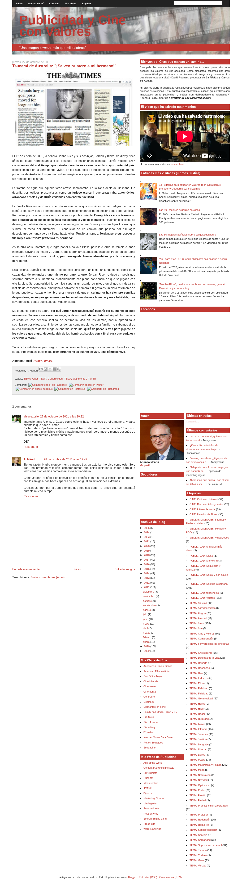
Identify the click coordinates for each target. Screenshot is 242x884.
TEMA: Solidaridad (200, 840)
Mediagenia (149, 803)
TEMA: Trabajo (198, 855)
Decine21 (148, 701)
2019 (147, 550)
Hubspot (148, 777)
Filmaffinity (149, 727)
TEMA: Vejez (197, 860)
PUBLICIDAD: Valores (202, 597)
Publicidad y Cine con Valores (72, 25)
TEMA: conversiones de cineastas (209, 643)
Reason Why (150, 813)
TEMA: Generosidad (51, 378)
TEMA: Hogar (197, 713)
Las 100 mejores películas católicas (179, 210)
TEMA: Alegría (198, 613)
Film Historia (150, 722)
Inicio (19, 3)
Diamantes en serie (154, 706)
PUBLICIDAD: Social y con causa (209, 574)
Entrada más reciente (26, 569)
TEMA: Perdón (198, 795)
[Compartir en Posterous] (69, 388)
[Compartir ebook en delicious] (34, 388)
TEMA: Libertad (198, 749)
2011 (147, 587)
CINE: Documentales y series (207, 504)
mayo (146, 623)
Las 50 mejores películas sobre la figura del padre (187, 234)
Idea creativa (150, 783)
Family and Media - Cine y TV (160, 712)
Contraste (149, 696)
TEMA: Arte (196, 628)
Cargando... (192, 421)
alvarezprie (31, 416)
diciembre (149, 591)
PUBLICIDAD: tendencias (204, 592)
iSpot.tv (147, 793)
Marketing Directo (153, 798)
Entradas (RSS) (148, 877)
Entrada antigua (125, 569)
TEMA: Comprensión (201, 638)
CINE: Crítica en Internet (204, 499)
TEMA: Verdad (198, 865)
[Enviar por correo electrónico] (41, 369)
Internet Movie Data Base (158, 737)
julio (145, 614)
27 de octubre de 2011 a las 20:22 (62, 416)
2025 (147, 527)
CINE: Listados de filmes (204, 514)
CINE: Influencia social (202, 509)
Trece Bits (149, 823)
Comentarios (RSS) (170, 877)
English (86, 3)
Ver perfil (145, 465)
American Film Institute (156, 671)
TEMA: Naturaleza (200, 775)
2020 (147, 546)
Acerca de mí (35, 3)
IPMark (147, 788)
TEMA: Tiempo (198, 850)
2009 (147, 650)
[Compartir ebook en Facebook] (47, 384)
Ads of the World (152, 762)
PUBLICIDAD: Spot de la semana (209, 583)
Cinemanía (149, 691)
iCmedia (148, 732)
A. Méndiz (30, 459)
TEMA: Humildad (199, 718)
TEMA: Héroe (197, 703)
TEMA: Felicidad (199, 688)
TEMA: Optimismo (200, 785)
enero (146, 641)
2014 (147, 573)
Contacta (54, 3)
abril (145, 628)
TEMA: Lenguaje (199, 744)
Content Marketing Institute (158, 767)
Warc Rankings (152, 828)
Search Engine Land (155, 818)
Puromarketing (151, 808)
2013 (147, 577)
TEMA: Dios (196, 673)
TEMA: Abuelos (198, 603)
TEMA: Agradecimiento (203, 608)
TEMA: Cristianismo (201, 652)
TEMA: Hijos (197, 708)
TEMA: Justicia (198, 739)
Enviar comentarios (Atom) (47, 577)
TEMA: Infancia (198, 729)
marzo (147, 632)
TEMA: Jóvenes (199, 734)
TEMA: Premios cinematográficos (209, 805)
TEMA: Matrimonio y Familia (80, 378)
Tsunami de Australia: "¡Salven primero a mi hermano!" (64, 65)
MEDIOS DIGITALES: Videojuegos (209, 537)
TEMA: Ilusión (197, 724)
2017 (147, 559)
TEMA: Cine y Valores (202, 633)
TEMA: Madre (197, 759)
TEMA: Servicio (198, 835)
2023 (147, 536)
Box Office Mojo (152, 676)
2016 (147, 564)
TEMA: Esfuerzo (199, 678)
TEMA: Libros (197, 754)
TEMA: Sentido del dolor (203, 829)
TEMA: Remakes (199, 824)
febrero (147, 637)
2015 (147, 568)
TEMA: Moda (197, 769)
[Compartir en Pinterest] (58, 369)
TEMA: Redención (200, 819)
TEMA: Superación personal (206, 845)
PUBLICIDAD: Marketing (204, 560)
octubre (147, 600)
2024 (147, 532)
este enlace (177, 164)
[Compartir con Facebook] (54, 369)
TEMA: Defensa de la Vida (205, 657)
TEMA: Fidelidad (199, 693)
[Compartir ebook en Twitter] (86, 384)
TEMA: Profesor (199, 814)
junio (146, 619)
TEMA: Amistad (198, 618)
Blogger (132, 877)
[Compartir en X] (50, 369)
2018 (147, 555)
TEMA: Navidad (198, 780)
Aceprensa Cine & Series (157, 666)
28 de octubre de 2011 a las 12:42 (65, 459)
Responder (31, 447)
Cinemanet (149, 686)
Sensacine (149, 747)
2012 (147, 582)
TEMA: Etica (197, 683)
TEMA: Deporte (198, 663)
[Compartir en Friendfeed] (102, 388)
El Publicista (150, 772)
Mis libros (70, 3)
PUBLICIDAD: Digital (201, 555)
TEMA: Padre (197, 790)
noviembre (149, 596)
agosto (147, 609)
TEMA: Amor (31, 378)
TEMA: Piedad (198, 800)
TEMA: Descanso (200, 667)
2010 (147, 646)
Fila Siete (148, 717)
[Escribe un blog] (45, 369)
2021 (147, 541)
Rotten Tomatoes (153, 742)
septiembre (149, 605)
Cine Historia (150, 681)
